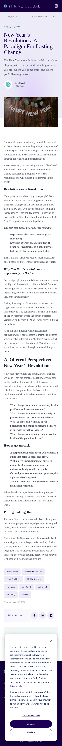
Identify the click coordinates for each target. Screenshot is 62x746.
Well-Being (11, 594)
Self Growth (42, 587)
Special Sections (38, 16)
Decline (31, 732)
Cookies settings (31, 715)
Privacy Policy (17, 686)
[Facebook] (34, 615)
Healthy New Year (34, 579)
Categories (10, 16)
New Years (11, 587)
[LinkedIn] (50, 615)
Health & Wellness (13, 579)
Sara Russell (20, 83)
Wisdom (25, 594)
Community (12, 27)
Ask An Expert (12, 572)
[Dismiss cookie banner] (51, 641)
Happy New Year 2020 (33, 572)
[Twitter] (42, 615)
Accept (31, 723)
